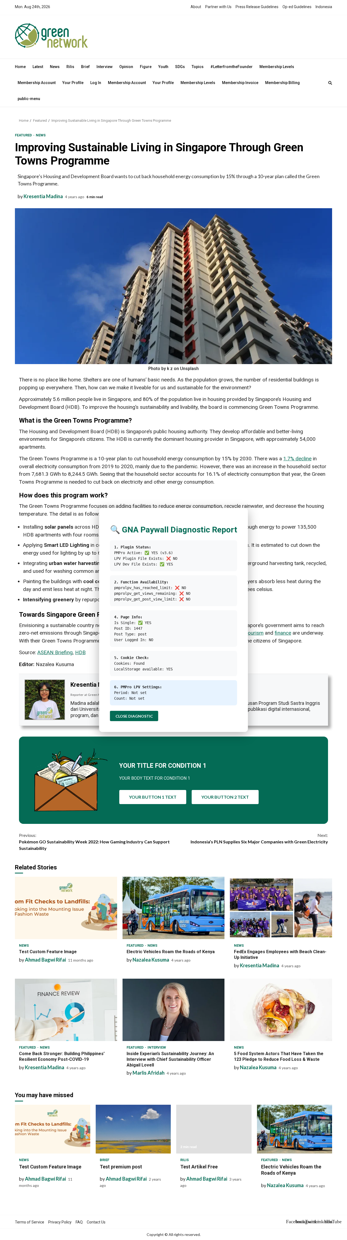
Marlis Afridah (149, 1073)
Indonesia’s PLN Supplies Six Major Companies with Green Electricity (259, 838)
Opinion (126, 67)
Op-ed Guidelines (296, 7)
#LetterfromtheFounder (231, 67)
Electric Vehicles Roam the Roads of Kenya (174, 908)
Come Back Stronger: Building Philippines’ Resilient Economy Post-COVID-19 (66, 1010)
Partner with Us (218, 7)
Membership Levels (276, 67)
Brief (85, 67)
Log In (95, 83)
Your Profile (72, 83)
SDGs (180, 67)
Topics (198, 67)
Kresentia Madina (43, 196)
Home (20, 67)
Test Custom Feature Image (66, 908)
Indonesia (324, 7)
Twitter (309, 1221)
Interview (105, 67)
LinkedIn (318, 1221)
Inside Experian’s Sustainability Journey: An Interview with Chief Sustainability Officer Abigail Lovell (174, 1010)
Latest (38, 67)
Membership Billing (282, 83)
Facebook (290, 1221)
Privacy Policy (60, 1222)
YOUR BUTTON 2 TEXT (225, 796)
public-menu (29, 99)
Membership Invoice (240, 83)
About (196, 7)
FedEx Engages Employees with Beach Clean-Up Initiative (281, 908)
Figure (146, 67)
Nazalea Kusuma (151, 960)
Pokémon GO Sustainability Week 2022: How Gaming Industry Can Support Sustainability (94, 842)
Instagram (299, 1221)
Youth (163, 67)
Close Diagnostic (134, 716)
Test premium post (133, 1129)
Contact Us (96, 1222)
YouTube (328, 1221)
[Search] (330, 83)
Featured (24, 135)
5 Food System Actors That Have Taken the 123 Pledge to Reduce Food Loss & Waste (281, 1010)
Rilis (70, 67)
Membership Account (37, 83)
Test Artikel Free (214, 1129)
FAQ (79, 1222)
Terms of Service (29, 1222)
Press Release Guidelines (257, 7)
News (55, 67)
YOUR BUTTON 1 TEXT (152, 796)
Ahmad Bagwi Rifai (45, 960)
